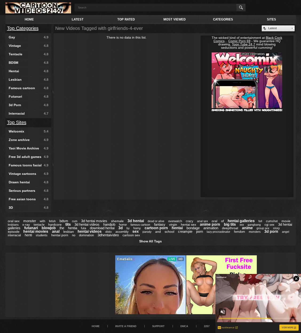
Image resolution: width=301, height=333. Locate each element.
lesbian (68, 231)
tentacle (39, 224)
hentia (72, 228)
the (61, 228)
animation (210, 228)
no (73, 235)
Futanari (28, 96)
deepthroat (230, 228)
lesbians (13, 224)
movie (285, 221)
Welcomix (28, 131)
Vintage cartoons (28, 174)
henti (28, 235)
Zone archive (28, 140)
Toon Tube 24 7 (243, 44)
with (42, 221)
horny (137, 228)
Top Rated (126, 19)
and (158, 231)
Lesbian (28, 79)
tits (68, 224)
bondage (193, 228)
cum (74, 221)
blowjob (49, 228)
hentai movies (35, 231)
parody (147, 231)
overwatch (175, 221)
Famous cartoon (28, 88)
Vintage (28, 46)
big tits (230, 224)
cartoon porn (156, 228)
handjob (109, 224)
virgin (173, 224)
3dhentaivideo (108, 235)
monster (29, 221)
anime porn (210, 224)
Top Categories (23, 28)
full (260, 221)
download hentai (102, 228)
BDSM (28, 62)
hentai (177, 228)
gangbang (254, 224)
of (222, 221)
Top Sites (16, 122)
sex (135, 231)
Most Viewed (174, 19)
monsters (255, 231)
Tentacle (28, 54)
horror (123, 224)
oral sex (14, 221)
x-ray (26, 224)
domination (86, 235)
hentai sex (188, 224)
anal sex (202, 221)
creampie (185, 231)
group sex (263, 228)
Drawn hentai (28, 182)
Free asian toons (28, 199)
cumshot (272, 221)
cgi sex (269, 224)
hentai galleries (241, 221)
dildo (108, 231)
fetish (52, 221)
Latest (77, 19)
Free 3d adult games (28, 157)
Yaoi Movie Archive (28, 148)
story (276, 228)
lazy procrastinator (218, 231)
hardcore (55, 224)
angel (285, 231)
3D (28, 207)
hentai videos (90, 231)
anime (247, 228)
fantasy (159, 224)
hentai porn (59, 235)
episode (14, 231)
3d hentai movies (94, 221)
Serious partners (28, 191)
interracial (14, 235)
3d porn (271, 231)
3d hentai (135, 221)
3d (120, 228)
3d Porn (28, 105)
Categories (223, 19)
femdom (239, 231)
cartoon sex (131, 235)
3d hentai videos (87, 224)
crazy (189, 221)
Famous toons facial (28, 165)
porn (199, 231)
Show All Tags (150, 241)
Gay (28, 37)
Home (29, 19)
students (42, 235)
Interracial (28, 113)
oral (214, 221)
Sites (271, 19)
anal (55, 231)
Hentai (28, 71)
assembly (122, 231)
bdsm (63, 221)
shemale (117, 221)
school (169, 231)
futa (83, 228)
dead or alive (156, 221)
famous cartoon (140, 224)
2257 (207, 326)
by (128, 228)
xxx (242, 224)
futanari (31, 228)
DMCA (184, 326)
